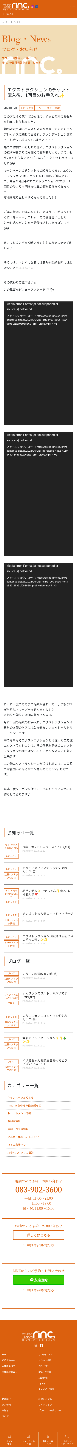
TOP (4, 1354)
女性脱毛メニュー (11, 1366)
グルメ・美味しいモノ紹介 (11, 996)
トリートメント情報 (48, 108)
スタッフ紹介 (45, 1360)
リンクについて (46, 1354)
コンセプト (44, 1366)
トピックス (26, 108)
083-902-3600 (38, 1189)
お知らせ (6, 1410)
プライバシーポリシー (49, 1410)
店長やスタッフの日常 (11, 876)
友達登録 (41, 1279)
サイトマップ (45, 1404)
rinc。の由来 (44, 1371)
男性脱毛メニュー (11, 1371)
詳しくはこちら (38, 1235)
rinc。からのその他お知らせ (11, 848)
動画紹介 (6, 1398)
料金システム (45, 1398)
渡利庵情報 (14, 1121)
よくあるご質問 (46, 1389)
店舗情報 (42, 1377)
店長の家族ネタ (16, 1144)
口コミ (41, 1383)
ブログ (11, 973)
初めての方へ (8, 1360)
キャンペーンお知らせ (20, 1097)
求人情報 (6, 1404)
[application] (38, 363)
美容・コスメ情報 (17, 1129)
